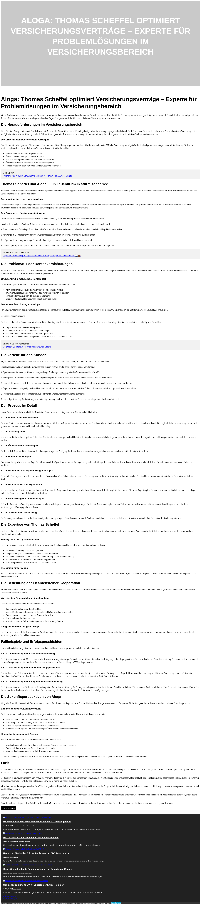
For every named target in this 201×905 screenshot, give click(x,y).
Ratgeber (27, 841)
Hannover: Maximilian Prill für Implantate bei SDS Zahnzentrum (36, 853)
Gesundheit (15, 841)
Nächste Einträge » (10, 899)
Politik (19, 888)
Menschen (21, 841)
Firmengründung (27, 825)
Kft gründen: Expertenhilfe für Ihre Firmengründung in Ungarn (27, 346)
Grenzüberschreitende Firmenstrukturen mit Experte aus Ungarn (37, 869)
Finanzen (19, 825)
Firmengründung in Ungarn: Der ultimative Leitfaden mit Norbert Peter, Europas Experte (37, 175)
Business (14, 825)
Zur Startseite (9, 808)
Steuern (35, 825)
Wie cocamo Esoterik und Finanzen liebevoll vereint (31, 837)
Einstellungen (116, 903)
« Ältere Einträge (9, 896)
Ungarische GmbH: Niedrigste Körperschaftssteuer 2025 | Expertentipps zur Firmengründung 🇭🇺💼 (42, 255)
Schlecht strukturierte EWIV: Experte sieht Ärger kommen (33, 885)
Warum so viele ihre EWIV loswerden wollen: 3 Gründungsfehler (37, 821)
